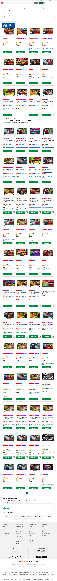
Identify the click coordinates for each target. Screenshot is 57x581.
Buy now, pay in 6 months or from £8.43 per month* (9, 47)
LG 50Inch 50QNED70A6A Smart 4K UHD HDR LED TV (48, 325)
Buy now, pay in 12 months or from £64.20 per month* (34, 483)
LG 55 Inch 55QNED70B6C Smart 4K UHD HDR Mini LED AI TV (22, 386)
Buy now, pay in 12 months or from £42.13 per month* (48, 238)
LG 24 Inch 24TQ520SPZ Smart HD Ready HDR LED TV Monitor (47, 385)
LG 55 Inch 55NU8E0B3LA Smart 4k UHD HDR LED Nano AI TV (48, 41)
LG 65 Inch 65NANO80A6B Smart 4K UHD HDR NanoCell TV (8, 356)
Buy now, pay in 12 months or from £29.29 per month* (34, 110)
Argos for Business (45, 528)
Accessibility (14, 564)
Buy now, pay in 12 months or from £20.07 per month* (8, 148)
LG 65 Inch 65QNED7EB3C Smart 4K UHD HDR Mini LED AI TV (35, 232)
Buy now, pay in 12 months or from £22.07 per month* (47, 208)
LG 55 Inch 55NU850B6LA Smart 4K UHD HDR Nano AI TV (35, 170)
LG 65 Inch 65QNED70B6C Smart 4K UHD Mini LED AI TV (9, 386)
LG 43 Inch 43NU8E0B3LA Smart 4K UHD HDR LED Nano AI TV (8, 71)
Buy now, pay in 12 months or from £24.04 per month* (47, 269)
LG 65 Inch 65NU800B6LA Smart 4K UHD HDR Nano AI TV (22, 293)
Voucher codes (31, 531)
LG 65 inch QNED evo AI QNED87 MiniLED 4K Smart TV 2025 (34, 447)
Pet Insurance (31, 540)
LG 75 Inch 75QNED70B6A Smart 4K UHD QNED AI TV (48, 356)
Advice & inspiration (6, 533)
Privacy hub (18, 564)
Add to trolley (7, 52)
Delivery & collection (19, 526)
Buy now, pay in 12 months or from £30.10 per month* (9, 301)
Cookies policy (28, 564)
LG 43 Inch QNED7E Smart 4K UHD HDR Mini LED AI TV (35, 262)
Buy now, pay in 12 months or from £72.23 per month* (47, 177)
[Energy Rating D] (17, 480)
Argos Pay (30, 535)
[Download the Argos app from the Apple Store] (39, 556)
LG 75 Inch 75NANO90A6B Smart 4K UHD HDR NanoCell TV (21, 232)
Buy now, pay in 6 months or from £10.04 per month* (22, 362)
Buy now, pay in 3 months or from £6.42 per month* (22, 47)
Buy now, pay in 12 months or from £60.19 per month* (22, 209)
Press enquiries (44, 531)
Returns (17, 528)
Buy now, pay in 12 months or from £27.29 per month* (34, 393)
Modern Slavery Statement (46, 533)
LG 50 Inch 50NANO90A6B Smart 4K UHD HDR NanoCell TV (21, 418)
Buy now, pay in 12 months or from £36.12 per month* (48, 110)
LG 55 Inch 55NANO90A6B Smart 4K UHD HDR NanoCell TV (8, 418)
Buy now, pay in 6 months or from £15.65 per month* (35, 177)
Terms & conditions (42, 564)
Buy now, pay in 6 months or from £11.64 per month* (35, 49)
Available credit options (45, 391)
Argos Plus (18, 533)
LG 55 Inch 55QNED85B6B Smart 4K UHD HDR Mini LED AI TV (9, 293)
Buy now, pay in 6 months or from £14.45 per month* (22, 178)
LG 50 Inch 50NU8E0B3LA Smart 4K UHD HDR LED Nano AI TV (34, 41)
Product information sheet (9, 74)
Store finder (5, 529)
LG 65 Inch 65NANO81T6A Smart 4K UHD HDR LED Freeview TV (48, 292)
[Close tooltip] (13, 24)
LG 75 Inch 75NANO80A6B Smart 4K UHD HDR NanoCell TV (34, 386)
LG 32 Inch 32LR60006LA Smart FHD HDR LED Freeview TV (21, 41)
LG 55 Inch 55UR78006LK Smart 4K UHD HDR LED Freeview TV (35, 201)
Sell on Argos (44, 535)
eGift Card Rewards (32, 533)
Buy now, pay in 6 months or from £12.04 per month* (22, 425)
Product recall (18, 541)
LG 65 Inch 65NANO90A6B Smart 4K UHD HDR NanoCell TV (47, 418)
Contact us (5, 528)
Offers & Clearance (30, 18)
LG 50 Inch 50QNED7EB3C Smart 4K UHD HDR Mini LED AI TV (47, 71)
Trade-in (30, 544)
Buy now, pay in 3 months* (19, 77)
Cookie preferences (35, 564)
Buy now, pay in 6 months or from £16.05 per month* (48, 78)
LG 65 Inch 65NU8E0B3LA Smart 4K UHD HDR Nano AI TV (22, 102)
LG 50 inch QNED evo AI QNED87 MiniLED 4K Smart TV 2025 (21, 447)
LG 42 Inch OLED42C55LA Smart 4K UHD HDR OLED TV (34, 141)
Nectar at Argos (31, 538)
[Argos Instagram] (20, 557)
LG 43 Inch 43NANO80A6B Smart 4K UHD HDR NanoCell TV (21, 356)
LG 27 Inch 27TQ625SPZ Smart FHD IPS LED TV (48, 446)
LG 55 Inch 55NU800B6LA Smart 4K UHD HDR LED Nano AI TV (35, 293)
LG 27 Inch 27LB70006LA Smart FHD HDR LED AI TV (21, 262)
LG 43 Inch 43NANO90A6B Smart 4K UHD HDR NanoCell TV (34, 418)
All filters (48, 18)
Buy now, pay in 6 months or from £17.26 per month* (22, 148)
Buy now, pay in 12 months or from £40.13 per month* (9, 333)
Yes (4, 507)
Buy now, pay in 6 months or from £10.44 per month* (9, 79)
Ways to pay (31, 526)
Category (15, 18)
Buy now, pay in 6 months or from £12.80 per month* (35, 208)
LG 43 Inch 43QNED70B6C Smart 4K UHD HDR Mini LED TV (21, 170)
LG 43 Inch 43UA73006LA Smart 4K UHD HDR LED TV (9, 41)
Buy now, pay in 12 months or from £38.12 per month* (35, 78)
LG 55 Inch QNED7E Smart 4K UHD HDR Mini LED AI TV (9, 141)
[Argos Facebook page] (12, 557)
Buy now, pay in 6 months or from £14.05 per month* (48, 49)
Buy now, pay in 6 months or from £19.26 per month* (9, 362)
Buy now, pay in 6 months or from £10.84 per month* (9, 109)
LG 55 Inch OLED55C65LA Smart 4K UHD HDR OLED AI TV (35, 477)
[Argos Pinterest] (18, 557)
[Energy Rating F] (17, 44)
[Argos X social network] (15, 557)
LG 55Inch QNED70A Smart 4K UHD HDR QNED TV (22, 141)
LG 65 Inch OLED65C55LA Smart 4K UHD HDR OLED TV (22, 201)
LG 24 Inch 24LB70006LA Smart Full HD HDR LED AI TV (22, 71)
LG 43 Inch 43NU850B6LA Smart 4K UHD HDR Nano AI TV (9, 102)
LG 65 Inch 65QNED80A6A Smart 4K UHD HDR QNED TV (35, 356)
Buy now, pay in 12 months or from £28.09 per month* (21, 238)
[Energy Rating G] (4, 44)
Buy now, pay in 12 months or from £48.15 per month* (22, 333)
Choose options (20, 114)
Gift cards (30, 529)
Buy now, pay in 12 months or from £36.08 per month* (34, 331)
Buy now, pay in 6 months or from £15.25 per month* (9, 177)
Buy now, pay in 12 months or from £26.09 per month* (34, 238)
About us (43, 526)
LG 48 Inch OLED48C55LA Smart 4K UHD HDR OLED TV (34, 71)
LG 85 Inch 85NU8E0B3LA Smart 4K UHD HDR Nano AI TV (48, 232)
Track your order (18, 531)
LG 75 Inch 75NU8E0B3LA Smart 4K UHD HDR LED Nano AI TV (9, 262)
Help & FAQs (5, 526)
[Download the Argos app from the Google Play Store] (44, 556)
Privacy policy (23, 564)
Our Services (31, 528)
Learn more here (15, 551)
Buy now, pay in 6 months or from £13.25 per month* (48, 148)
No (8, 507)
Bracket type (39, 18)
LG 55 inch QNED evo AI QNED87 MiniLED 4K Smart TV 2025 (8, 447)
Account (4, 531)
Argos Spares (18, 543)
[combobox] (20, 3)
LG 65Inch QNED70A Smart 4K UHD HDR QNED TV (48, 201)
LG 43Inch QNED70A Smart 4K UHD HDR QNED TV (48, 141)
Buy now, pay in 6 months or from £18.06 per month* (9, 240)
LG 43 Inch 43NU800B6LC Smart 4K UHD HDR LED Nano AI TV (9, 201)
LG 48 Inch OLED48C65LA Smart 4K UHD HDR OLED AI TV (47, 477)
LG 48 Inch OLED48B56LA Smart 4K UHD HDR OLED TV (34, 102)
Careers (43, 529)
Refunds (17, 529)
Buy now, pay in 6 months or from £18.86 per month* (22, 110)
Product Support (18, 539)
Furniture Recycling (32, 542)
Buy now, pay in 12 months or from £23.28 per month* (47, 425)
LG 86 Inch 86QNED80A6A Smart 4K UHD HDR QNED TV (9, 477)
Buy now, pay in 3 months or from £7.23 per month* (22, 270)
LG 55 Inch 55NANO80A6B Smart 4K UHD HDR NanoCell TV (8, 170)
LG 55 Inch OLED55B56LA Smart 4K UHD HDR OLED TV (35, 325)
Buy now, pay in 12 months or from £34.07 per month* (34, 148)
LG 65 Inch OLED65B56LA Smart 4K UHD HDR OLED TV (22, 325)
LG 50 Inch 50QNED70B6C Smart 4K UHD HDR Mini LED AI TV (8, 232)
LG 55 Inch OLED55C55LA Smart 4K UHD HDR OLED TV (9, 325)
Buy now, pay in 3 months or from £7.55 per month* (48, 453)
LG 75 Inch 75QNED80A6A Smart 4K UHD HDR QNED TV (22, 477)
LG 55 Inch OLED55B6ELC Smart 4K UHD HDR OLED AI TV (48, 102)
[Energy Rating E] (43, 44)
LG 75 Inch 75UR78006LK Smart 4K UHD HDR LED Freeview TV (48, 262)
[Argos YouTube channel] (10, 557)
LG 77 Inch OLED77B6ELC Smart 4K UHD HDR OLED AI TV (48, 170)
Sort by (3, 16)
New (22, 18)
